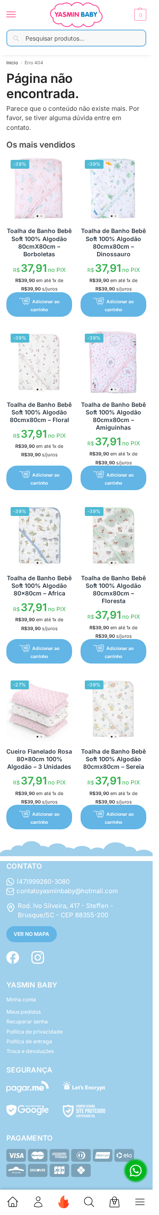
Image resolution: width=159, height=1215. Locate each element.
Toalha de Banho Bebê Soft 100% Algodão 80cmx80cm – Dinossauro (113, 242)
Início (12, 63)
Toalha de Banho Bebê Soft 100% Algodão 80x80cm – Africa (39, 585)
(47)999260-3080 (43, 882)
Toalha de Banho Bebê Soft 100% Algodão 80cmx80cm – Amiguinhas (113, 416)
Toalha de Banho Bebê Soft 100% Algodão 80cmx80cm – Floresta (113, 589)
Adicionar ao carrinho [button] (45, 305)
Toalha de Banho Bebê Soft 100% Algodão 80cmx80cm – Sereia (113, 759)
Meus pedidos (23, 1012)
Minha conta (21, 999)
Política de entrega (29, 1041)
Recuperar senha (27, 1021)
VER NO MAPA (31, 934)
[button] (139, 15)
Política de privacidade (34, 1031)
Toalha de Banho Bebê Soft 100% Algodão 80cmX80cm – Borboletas (39, 242)
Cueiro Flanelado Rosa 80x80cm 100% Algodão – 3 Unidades (39, 759)
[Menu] (19, 14)
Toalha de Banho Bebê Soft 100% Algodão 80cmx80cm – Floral (39, 412)
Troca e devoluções (30, 1051)
